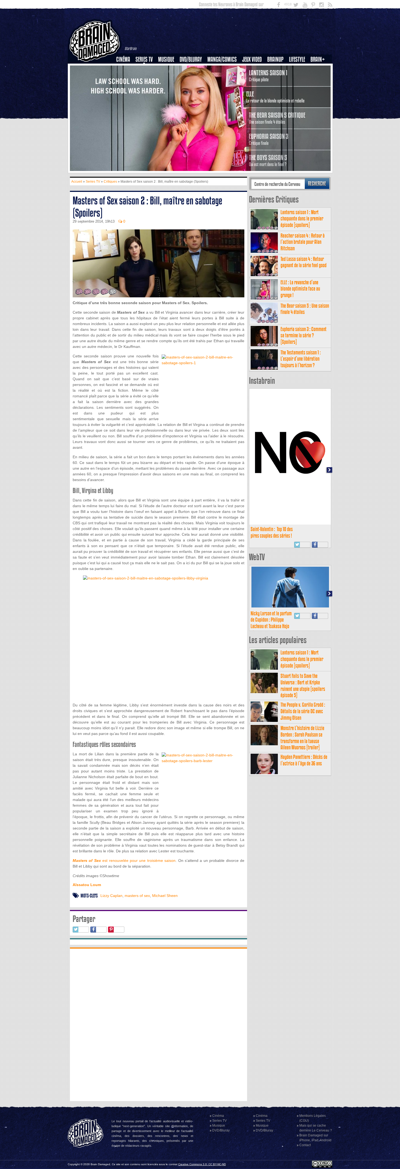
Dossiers (125, 78)
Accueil (76, 181)
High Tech (299, 87)
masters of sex (137, 895)
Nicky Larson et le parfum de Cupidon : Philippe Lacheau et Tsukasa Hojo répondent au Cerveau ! (271, 623)
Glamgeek (299, 78)
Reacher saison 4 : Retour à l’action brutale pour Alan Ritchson (303, 242)
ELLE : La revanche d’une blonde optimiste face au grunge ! (300, 288)
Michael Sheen (165, 895)
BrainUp (275, 59)
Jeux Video (252, 59)
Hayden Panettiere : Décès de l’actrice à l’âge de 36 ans (304, 760)
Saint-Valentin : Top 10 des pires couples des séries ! (272, 532)
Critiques (125, 69)
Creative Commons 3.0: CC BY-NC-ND (202, 1164)
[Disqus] (158, 1024)
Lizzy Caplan (111, 895)
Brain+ (317, 59)
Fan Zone (319, 69)
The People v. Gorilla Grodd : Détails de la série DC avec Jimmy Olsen (303, 711)
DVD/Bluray (191, 59)
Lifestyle (297, 59)
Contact (305, 1145)
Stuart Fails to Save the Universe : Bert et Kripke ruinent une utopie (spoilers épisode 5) (303, 685)
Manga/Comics (222, 59)
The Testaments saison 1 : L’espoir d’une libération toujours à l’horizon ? (301, 359)
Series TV (144, 59)
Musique (166, 59)
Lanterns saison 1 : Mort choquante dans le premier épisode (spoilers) (302, 218)
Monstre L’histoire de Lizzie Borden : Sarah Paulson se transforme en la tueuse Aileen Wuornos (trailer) (302, 737)
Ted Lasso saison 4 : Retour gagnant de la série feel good (304, 262)
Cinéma (123, 59)
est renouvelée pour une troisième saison (124, 860)
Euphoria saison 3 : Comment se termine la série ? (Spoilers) (304, 335)
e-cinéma (125, 87)
